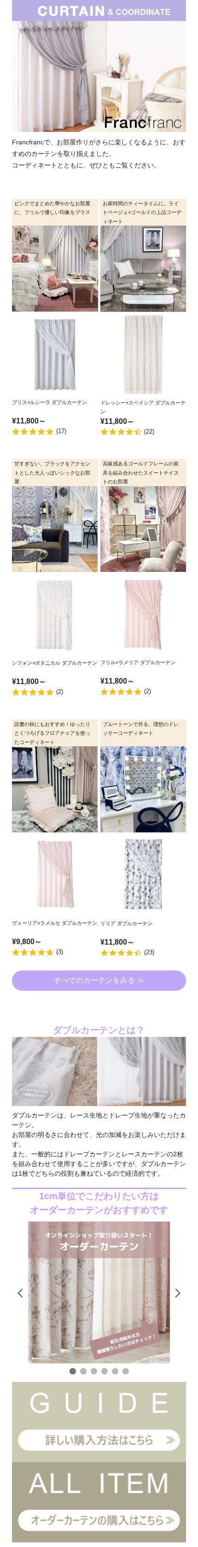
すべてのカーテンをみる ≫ (99, 980)
